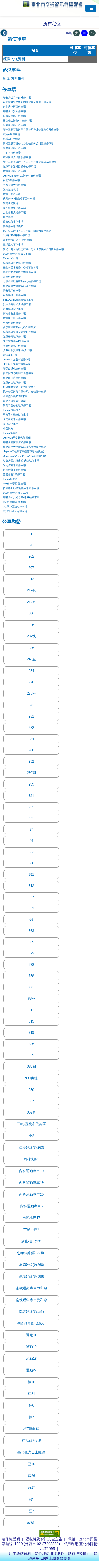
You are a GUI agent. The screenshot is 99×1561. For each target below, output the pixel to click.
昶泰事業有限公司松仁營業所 (19, 327)
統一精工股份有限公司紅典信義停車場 (24, 391)
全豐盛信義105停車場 (15, 396)
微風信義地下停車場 (14, 345)
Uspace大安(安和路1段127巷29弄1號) (24, 456)
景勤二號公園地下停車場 (17, 405)
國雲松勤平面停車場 (14, 419)
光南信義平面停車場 (14, 465)
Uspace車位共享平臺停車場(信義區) (23, 451)
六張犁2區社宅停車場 (15, 511)
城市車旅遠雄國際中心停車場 (19, 166)
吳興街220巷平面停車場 (16, 235)
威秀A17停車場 (11, 138)
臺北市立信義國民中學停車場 (19, 272)
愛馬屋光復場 (10, 203)
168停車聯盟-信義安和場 (17, 253)
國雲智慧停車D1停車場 (16, 341)
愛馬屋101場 (10, 354)
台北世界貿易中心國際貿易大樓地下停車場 (27, 102)
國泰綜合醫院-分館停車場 (17, 240)
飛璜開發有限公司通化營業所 (19, 387)
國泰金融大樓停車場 (14, 184)
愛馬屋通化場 (10, 189)
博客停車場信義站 (13, 226)
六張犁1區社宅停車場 (15, 506)
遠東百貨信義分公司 (14, 400)
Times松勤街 (10, 479)
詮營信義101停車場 (14, 474)
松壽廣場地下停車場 (14, 115)
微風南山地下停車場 (14, 382)
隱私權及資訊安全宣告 (44, 1539)
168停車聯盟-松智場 (14, 502)
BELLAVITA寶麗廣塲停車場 (18, 299)
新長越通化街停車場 (14, 368)
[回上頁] (4, 33)
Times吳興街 (10, 433)
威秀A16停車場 (11, 134)
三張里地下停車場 (13, 244)
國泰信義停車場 (12, 322)
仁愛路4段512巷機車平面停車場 (21, 488)
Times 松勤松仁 (12, 410)
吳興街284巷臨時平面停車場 (19, 198)
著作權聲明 (11, 1539)
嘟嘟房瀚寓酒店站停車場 (17, 442)
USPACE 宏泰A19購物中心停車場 (22, 175)
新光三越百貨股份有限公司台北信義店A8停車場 (30, 161)
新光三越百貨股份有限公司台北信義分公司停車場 (31, 129)
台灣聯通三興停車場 (14, 295)
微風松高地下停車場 (14, 336)
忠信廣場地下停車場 (14, 148)
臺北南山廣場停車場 (14, 377)
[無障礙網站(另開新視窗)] (49, 1536)
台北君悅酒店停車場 (14, 106)
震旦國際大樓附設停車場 (17, 157)
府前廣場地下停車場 (14, 125)
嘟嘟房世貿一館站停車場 (17, 97)
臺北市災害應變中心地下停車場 (20, 267)
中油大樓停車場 (12, 152)
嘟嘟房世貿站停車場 (14, 111)
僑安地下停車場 (12, 290)
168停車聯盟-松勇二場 (15, 492)
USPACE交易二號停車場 (17, 364)
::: (40, 23)
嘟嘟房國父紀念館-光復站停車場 (21, 460)
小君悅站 (8, 428)
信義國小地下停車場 (14, 318)
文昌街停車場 (10, 423)
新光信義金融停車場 (14, 313)
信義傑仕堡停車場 (13, 221)
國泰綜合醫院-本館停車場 (17, 120)
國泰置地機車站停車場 (15, 414)
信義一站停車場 (12, 194)
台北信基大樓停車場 (14, 212)
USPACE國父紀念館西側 (17, 437)
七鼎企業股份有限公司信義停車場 (22, 281)
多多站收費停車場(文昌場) (18, 350)
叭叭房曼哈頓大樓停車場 (17, 304)
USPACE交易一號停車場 (17, 359)
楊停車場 (8, 217)
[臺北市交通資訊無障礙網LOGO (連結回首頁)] (53, 6)
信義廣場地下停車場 (14, 171)
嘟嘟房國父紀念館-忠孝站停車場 (21, 497)
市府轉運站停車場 (13, 309)
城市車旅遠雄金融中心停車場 (19, 331)
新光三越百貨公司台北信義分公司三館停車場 (28, 143)
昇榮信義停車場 (12, 276)
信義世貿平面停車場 (14, 469)
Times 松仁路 (10, 258)
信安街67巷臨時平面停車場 (18, 373)
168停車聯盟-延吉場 (14, 483)
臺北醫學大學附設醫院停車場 (19, 286)
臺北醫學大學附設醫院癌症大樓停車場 (24, 446)
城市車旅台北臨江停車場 (17, 263)
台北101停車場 (11, 180)
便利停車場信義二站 (14, 207)
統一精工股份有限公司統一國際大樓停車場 (27, 230)
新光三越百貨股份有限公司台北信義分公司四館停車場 (33, 249)
